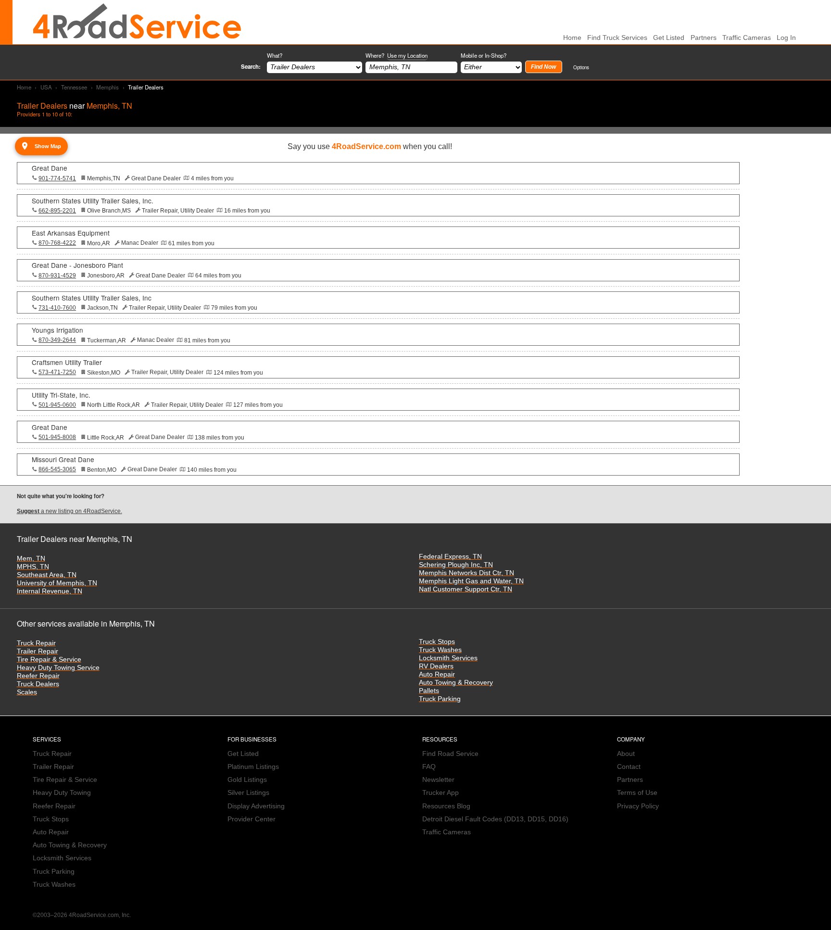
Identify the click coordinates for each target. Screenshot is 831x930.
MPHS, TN (33, 566)
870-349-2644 (57, 340)
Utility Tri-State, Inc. (61, 395)
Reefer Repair (38, 675)
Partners (704, 37)
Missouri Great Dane (63, 459)
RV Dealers (436, 666)
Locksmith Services (448, 658)
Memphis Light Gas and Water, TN (471, 581)
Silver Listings (248, 792)
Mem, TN (31, 558)
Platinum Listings (253, 766)
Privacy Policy (638, 806)
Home (24, 87)
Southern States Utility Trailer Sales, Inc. (92, 200)
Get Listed (668, 37)
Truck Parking (440, 699)
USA (46, 87)
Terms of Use (637, 792)
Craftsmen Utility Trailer (67, 362)
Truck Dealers (38, 684)
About (626, 753)
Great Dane (49, 168)
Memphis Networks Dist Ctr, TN (466, 573)
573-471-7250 (57, 372)
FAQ (429, 766)
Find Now (543, 67)
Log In (786, 37)
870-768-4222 (57, 243)
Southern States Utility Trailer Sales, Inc (91, 297)
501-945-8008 (57, 437)
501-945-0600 (57, 405)
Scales (27, 692)
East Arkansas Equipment (71, 233)
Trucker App (440, 792)
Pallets (429, 690)
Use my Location (407, 55)
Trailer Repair (37, 651)
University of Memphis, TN (57, 583)
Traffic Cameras (746, 37)
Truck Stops (437, 641)
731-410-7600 (57, 308)
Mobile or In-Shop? (483, 55)
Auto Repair (437, 674)
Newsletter (438, 779)
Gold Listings (247, 779)
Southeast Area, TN (46, 574)
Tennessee (74, 87)
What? (274, 55)
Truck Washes (440, 650)
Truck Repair (36, 643)
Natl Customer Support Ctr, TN (465, 589)
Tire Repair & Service (49, 659)
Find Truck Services (617, 37)
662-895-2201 (57, 211)
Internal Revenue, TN (49, 591)
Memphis (107, 87)
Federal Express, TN (450, 556)
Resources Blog (446, 806)
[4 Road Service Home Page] (137, 22)
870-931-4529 (57, 275)
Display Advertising (256, 806)
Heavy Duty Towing (62, 792)
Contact (629, 766)
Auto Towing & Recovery (456, 682)
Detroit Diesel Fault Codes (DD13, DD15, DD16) (495, 819)
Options (581, 67)
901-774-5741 (57, 178)
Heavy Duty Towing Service (58, 667)
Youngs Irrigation (57, 330)
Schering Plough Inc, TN (456, 564)
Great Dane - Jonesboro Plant (77, 265)
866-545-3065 (57, 469)
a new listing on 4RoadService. (69, 511)
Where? (396, 55)
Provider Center (251, 819)
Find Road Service (450, 753)
